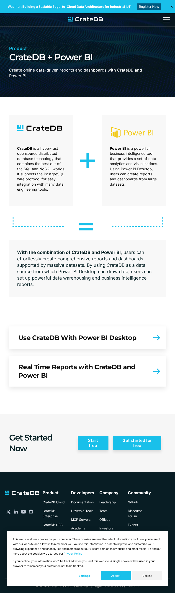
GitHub (133, 502)
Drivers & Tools (82, 511)
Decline (147, 575)
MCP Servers (80, 519)
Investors (106, 528)
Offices (104, 519)
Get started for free (137, 443)
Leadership (107, 502)
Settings (84, 575)
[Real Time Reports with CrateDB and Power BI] (87, 371)
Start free (93, 443)
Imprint (134, 586)
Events (133, 525)
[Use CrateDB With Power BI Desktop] (87, 338)
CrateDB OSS (53, 525)
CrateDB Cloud (54, 502)
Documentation (82, 502)
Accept (115, 575)
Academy (78, 528)
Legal (97, 586)
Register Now (149, 6)
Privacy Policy (73, 553)
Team (103, 511)
